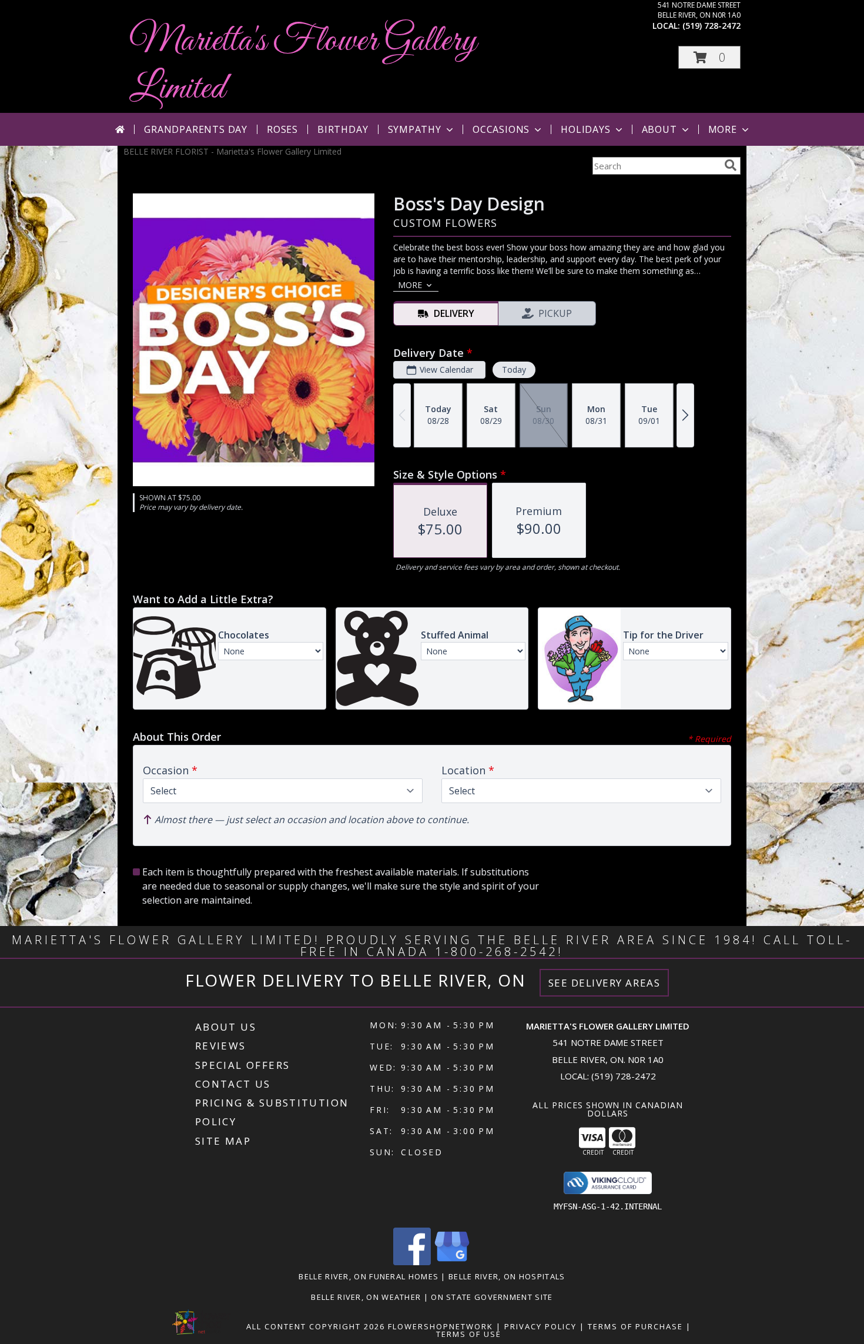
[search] (730, 165)
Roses (282, 129)
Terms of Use (468, 1334)
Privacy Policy (540, 1326)
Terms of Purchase (635, 1326)
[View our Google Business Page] (452, 1262)
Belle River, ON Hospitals (506, 1276)
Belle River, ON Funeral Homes (368, 1276)
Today (514, 369)
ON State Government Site (491, 1297)
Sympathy (414, 129)
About (659, 129)
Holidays (585, 129)
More (722, 129)
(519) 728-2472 (711, 25)
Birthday (342, 129)
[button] (709, 57)
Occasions (501, 129)
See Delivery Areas (604, 982)
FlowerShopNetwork (440, 1326)
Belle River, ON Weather (366, 1297)
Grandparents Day (195, 129)
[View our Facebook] (412, 1262)
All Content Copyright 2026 (315, 1326)
